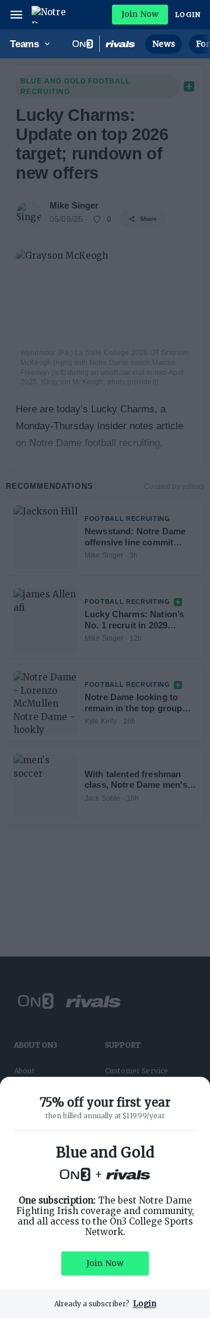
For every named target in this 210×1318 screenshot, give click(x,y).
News (163, 44)
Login (188, 15)
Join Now (140, 14)
